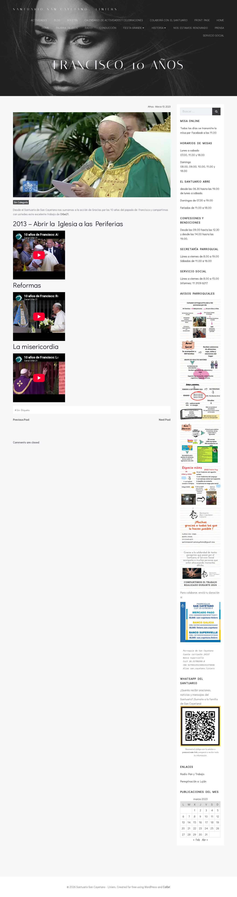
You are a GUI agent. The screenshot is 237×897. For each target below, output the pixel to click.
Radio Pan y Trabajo (192, 774)
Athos (151, 106)
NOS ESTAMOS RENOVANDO (190, 28)
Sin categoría (21, 202)
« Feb (196, 839)
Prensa (219, 28)
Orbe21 (64, 214)
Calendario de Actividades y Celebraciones (113, 20)
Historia (157, 28)
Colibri (166, 887)
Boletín (72, 20)
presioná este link (189, 752)
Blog (57, 20)
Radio (88, 28)
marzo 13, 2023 (163, 106)
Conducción (107, 28)
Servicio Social (213, 35)
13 (183, 822)
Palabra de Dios (67, 28)
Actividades (39, 20)
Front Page (202, 20)
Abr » (205, 839)
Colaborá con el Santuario (169, 20)
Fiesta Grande (132, 28)
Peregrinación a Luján (193, 781)
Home (220, 20)
